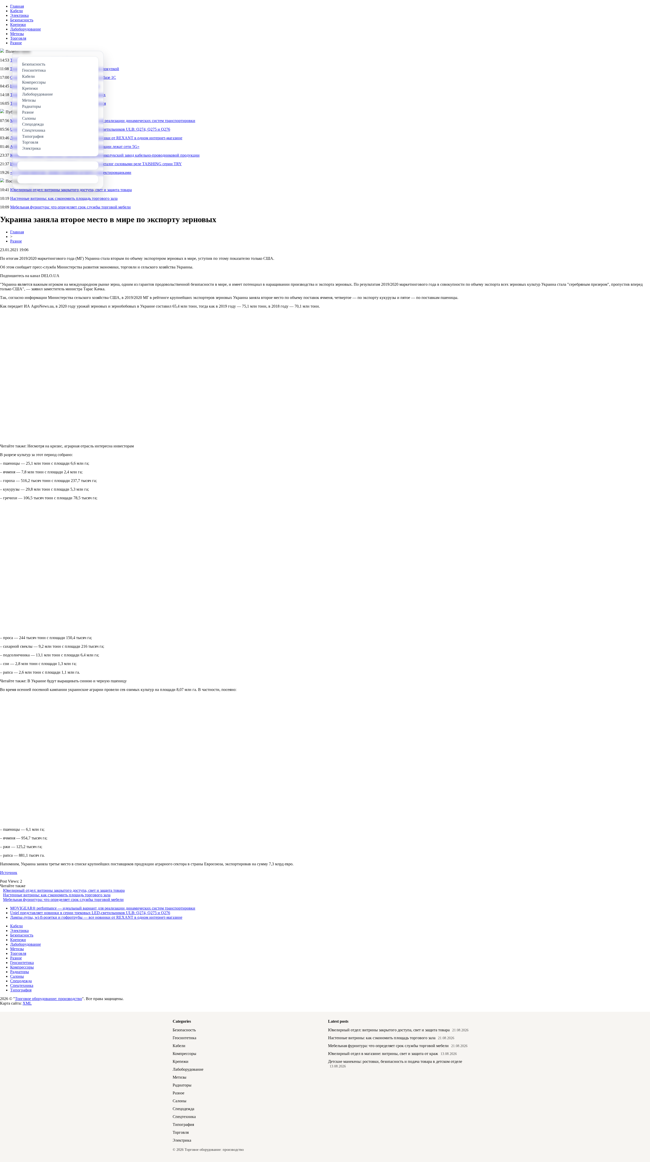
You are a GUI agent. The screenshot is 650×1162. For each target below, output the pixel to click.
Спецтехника (21, 985)
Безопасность (21, 20)
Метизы (17, 34)
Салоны (17, 976)
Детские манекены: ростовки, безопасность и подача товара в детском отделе (395, 1061)
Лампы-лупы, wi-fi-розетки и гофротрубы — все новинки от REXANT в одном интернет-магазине (96, 917)
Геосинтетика (22, 962)
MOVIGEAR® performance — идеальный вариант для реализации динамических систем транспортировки (102, 908)
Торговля (18, 38)
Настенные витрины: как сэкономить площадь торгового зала (64, 198)
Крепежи (18, 24)
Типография (20, 990)
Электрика (19, 15)
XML (27, 1003)
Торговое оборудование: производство (48, 999)
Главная (17, 6)
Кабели (16, 11)
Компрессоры (22, 967)
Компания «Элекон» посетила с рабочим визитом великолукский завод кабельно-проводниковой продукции (105, 155)
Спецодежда (21, 981)
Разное (16, 43)
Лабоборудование (25, 29)
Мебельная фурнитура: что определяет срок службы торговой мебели (70, 207)
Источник (8, 872)
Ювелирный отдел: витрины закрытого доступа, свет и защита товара (71, 190)
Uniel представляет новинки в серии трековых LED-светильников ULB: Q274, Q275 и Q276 (90, 913)
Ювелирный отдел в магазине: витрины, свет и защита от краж (383, 1053)
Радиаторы (19, 972)
